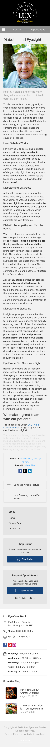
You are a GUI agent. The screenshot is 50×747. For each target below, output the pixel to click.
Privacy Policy (12, 734)
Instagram (14, 645)
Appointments (37, 29)
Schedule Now (27, 590)
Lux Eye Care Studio (35, 727)
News (12, 517)
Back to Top (25, 740)
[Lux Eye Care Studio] (25, 12)
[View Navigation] (4, 29)
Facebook (5, 645)
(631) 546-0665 (20, 631)
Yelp (10, 645)
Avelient (40, 734)
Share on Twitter (25, 471)
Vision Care (15, 523)
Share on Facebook (20, 471)
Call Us (17, 29)
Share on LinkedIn (30, 471)
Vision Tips (30, 465)
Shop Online (27, 559)
